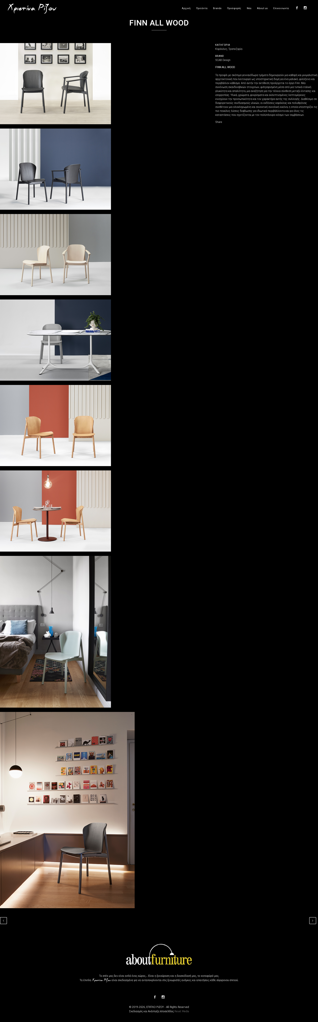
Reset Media (181, 1011)
